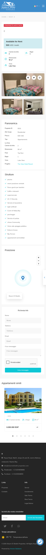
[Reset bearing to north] (38, 263)
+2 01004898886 (14, 470)
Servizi (27, 487)
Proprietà (5, 487)
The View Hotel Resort (25, 164)
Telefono (8, 326)
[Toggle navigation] (43, 6)
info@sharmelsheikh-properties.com (16, 466)
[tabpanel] (23, 409)
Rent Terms (28, 499)
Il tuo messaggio (10, 346)
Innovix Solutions (16, 549)
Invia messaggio (23, 370)
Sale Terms (28, 495)
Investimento (29, 491)
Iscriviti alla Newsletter (35, 517)
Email (7, 336)
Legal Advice (29, 503)
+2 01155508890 (13, 474)
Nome (7, 315)
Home (4, 17)
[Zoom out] (38, 260)
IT (37, 6)
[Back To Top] (40, 549)
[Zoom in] (38, 257)
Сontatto (4, 491)
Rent (11, 17)
